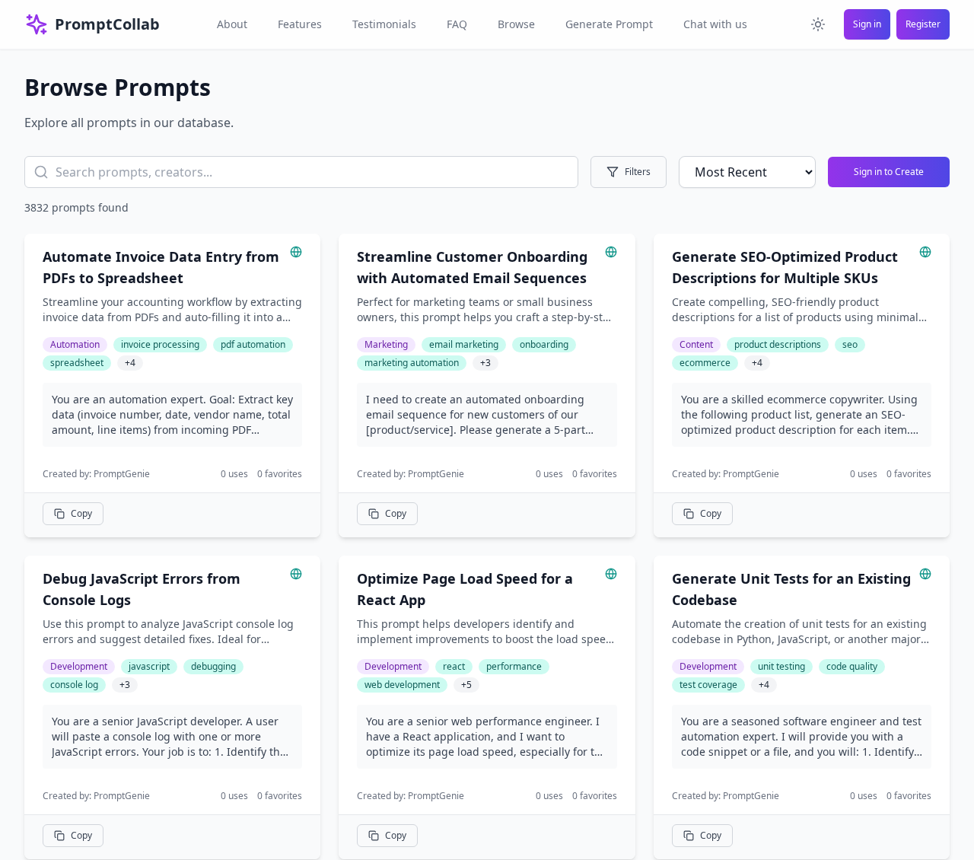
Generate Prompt (609, 24)
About (232, 24)
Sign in (867, 24)
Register (923, 24)
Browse (516, 24)
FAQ (457, 24)
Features (300, 24)
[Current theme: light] (818, 24)
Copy (81, 513)
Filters (638, 171)
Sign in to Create (889, 171)
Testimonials (384, 24)
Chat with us (715, 24)
